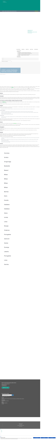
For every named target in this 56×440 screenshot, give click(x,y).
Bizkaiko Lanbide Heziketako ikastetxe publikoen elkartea (9, 382)
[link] (11, 61)
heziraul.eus (14, 123)
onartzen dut (6, 396)
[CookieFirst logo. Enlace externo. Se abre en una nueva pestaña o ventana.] (0, 436)
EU (0, 429)
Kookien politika (20, 424)
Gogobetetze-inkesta (5, 387)
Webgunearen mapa (30, 30)
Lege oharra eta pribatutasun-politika (20, 425)
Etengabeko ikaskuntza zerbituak (4, 403)
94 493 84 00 (4, 1)
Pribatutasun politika (5, 396)
